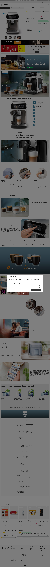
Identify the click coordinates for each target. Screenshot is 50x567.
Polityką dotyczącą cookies (29, 279)
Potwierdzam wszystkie (36, 290)
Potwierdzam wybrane (14, 290)
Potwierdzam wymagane (25, 290)
